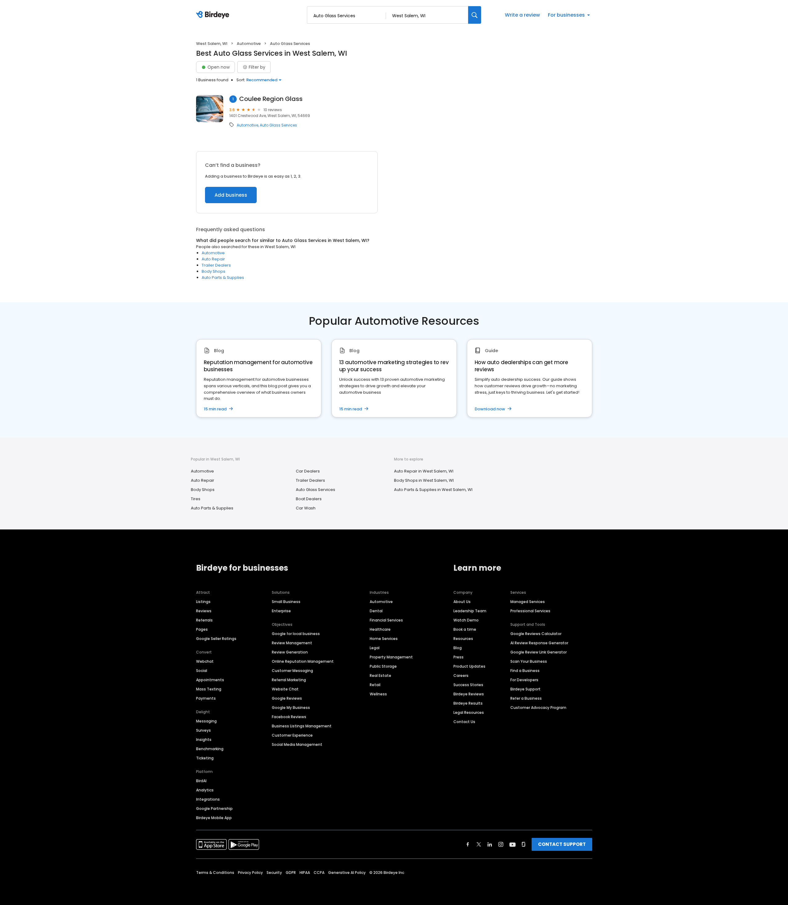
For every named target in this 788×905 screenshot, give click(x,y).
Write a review (522, 14)
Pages (202, 629)
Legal (375, 647)
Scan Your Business (528, 661)
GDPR (291, 872)
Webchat (205, 661)
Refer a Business (526, 698)
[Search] (474, 15)
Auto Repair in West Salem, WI (423, 471)
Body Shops (213, 271)
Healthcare (380, 629)
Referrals (204, 620)
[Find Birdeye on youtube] (512, 844)
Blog (457, 647)
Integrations (208, 799)
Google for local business (296, 633)
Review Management (292, 643)
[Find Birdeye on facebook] (467, 844)
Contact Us (464, 721)
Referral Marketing (289, 679)
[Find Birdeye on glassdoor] (523, 844)
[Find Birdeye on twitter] (478, 844)
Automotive (249, 43)
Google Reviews (287, 698)
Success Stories (468, 684)
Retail (375, 684)
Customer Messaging (292, 670)
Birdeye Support (525, 689)
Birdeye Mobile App (214, 817)
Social (201, 670)
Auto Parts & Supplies (223, 277)
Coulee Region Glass (271, 99)
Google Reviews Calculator (535, 633)
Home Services (384, 638)
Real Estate (380, 675)
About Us (462, 601)
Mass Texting (208, 689)
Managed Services (527, 601)
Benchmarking (209, 748)
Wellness (378, 694)
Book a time (464, 629)
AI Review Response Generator (539, 643)
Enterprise (281, 610)
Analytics (205, 790)
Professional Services (530, 610)
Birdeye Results (468, 703)
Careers (460, 675)
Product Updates (469, 666)
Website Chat (285, 689)
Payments (206, 698)
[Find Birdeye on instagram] (500, 844)
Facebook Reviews (289, 716)
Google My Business (291, 707)
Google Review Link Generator (538, 652)
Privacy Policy (250, 872)
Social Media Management (297, 744)
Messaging (206, 721)
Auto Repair (213, 259)
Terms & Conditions (215, 872)
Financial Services (386, 620)
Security (274, 872)
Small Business (286, 601)
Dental (376, 610)
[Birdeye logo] (213, 15)
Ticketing (205, 758)
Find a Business (525, 670)
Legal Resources (468, 712)
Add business (231, 195)
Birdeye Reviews (468, 694)
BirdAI (201, 780)
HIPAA (305, 872)
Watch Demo (466, 620)
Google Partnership (214, 808)
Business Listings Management (302, 726)
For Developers (524, 679)
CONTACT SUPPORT (562, 844)
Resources (463, 638)
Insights (203, 739)
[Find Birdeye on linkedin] (489, 844)
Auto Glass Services (278, 125)
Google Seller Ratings (216, 638)
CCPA (319, 872)
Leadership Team (469, 610)
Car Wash (306, 508)
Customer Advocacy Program (538, 707)
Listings (203, 601)
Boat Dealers (309, 499)
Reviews (203, 610)
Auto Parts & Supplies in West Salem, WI (433, 490)
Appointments (210, 679)
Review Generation (290, 652)
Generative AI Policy (347, 872)
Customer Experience (292, 735)
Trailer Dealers (216, 265)
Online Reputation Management (303, 661)
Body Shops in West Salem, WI (424, 480)
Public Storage (383, 666)
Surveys (203, 730)
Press (458, 657)
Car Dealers (308, 471)
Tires (195, 499)
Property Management (391, 657)
